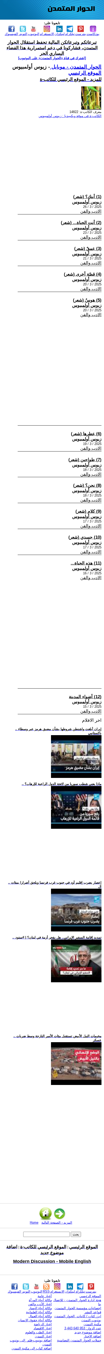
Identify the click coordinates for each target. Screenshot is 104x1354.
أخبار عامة (45, 1296)
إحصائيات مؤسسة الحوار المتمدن (78, 1308)
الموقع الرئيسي (84, 73)
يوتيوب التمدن (91, 1320)
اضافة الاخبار (92, 1336)
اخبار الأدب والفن (40, 1304)
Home (34, 1222)
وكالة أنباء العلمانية (39, 1312)
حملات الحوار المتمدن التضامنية (79, 1340)
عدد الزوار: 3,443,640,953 (82, 1328)
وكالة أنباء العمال (40, 1316)
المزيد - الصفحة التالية (56, 1222)
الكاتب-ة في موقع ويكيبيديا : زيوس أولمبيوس (70, 116)
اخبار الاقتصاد (43, 1328)
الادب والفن (90, 211)
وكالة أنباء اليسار (40, 1308)
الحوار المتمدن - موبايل (75, 66)
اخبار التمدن (43, 1336)
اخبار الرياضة (43, 1324)
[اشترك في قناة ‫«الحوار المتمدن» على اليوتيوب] (52, 58)
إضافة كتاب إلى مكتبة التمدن (32, 1348)
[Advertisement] (52, 151)
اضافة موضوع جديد (87, 1332)
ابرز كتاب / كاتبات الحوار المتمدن (77, 1316)
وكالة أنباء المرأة (40, 1300)
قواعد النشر (92, 1312)
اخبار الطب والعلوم (38, 1332)
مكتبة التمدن (92, 1324)
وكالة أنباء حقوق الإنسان (35, 1320)
